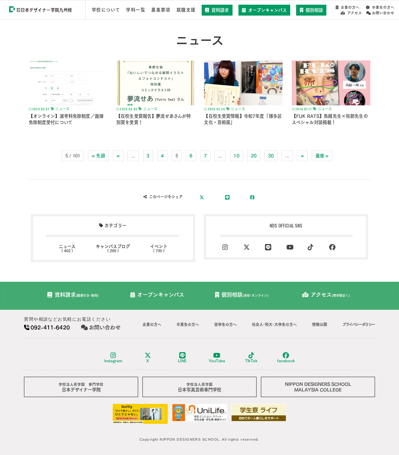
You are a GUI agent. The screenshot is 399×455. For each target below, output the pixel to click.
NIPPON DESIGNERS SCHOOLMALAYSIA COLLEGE (318, 387)
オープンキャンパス (267, 10)
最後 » (322, 155)
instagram (113, 360)
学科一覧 (135, 9)
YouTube (217, 360)
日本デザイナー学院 (81, 387)
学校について (106, 9)
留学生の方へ (225, 324)
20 (254, 155)
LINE (182, 360)
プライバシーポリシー (358, 324)
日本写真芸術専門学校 (199, 387)
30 (271, 155)
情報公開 (319, 324)
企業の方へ (350, 7)
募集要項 (161, 9)
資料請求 (220, 10)
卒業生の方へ (383, 7)
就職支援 (186, 9)
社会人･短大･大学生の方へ (274, 324)
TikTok (251, 360)
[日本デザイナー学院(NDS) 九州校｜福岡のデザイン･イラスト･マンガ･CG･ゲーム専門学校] (40, 10)
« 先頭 (98, 155)
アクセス (354, 13)
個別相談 (314, 10)
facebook (286, 360)
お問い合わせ (383, 13)
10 (236, 155)
